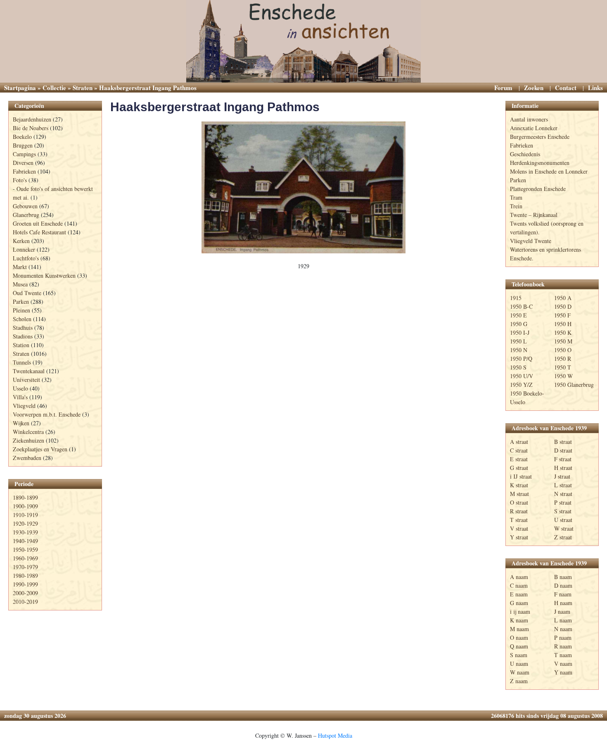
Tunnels (22, 362)
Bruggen (23, 145)
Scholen (22, 319)
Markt (20, 267)
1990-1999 (25, 584)
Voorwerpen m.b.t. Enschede (47, 414)
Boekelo (22, 137)
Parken (21, 301)
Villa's (20, 397)
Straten (82, 87)
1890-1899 (25, 497)
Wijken (21, 423)
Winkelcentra (28, 432)
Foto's (20, 180)
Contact (565, 87)
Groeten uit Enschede (38, 223)
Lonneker (24, 249)
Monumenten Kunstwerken (44, 275)
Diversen (23, 163)
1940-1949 (25, 541)
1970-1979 (25, 567)
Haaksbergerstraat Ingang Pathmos (215, 107)
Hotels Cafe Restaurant (39, 232)
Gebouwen (25, 206)
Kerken (21, 241)
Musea (20, 284)
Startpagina (20, 87)
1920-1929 (25, 523)
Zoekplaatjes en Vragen (40, 449)
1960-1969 (25, 558)
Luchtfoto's (26, 258)
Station (21, 345)
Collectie (54, 87)
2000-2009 (25, 593)
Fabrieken (24, 171)
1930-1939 (25, 532)
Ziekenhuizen (28, 440)
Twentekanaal (29, 371)
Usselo (20, 388)
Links (595, 87)
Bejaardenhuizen (32, 119)
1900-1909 (25, 506)
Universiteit (26, 380)
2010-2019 (25, 601)
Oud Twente (27, 293)
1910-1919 (25, 515)
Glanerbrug (26, 215)
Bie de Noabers (30, 128)
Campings (24, 154)
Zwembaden (27, 458)
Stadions (23, 336)
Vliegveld (24, 406)
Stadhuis (23, 327)
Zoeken (533, 87)
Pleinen (21, 310)
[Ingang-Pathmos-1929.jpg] (303, 187)
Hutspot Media (335, 735)
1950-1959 (25, 549)
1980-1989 (25, 575)
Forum (503, 87)
